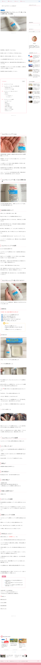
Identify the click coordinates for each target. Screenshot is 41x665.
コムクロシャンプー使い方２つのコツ (11, 91)
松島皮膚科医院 (3, 605)
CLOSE (23, 81)
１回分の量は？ (7, 105)
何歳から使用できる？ (8, 106)
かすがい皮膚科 (3, 602)
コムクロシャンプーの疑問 (9, 99)
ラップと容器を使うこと (9, 95)
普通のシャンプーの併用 (9, 109)
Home (4, 1)
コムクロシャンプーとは (8, 84)
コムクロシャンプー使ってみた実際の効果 (11, 86)
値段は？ (6, 102)
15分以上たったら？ (8, 110)
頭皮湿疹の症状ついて (8, 87)
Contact (10, 1)
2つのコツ (6, 94)
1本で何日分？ (7, 103)
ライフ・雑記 (2, 10)
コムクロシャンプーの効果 (9, 89)
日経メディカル (3, 608)
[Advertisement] (13, 41)
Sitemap (23, 1)
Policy (17, 1)
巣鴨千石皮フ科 (3, 599)
